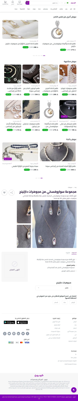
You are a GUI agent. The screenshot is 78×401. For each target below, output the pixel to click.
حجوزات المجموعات (55, 331)
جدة (75, 187)
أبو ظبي (74, 338)
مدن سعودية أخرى (71, 331)
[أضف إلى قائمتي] (4, 192)
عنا (75, 354)
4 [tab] (36, 55)
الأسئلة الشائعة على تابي (54, 338)
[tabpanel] (57, 37)
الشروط (68, 253)
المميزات (74, 253)
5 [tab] (34, 55)
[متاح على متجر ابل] (22, 322)
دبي (75, 335)
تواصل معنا (73, 357)
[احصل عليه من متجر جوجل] (9, 322)
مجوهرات (70, 187)
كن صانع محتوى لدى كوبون (53, 335)
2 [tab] (42, 55)
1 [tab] (44, 55)
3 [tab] (39, 55)
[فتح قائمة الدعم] (73, 390)
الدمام (56, 302)
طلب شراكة (57, 328)
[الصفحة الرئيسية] (73, 2)
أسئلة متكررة (57, 325)
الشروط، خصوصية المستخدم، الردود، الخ (67, 361)
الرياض (73, 302)
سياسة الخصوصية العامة (70, 364)
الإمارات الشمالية (72, 341)
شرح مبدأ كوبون (56, 322)
